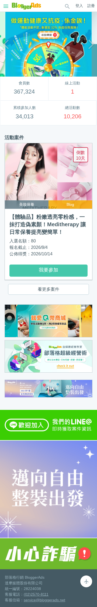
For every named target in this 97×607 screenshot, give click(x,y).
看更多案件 (48, 289)
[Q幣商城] (48, 320)
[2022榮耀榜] (48, 388)
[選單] (67, 6)
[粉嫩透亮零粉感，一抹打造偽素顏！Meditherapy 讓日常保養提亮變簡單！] (48, 176)
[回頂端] (86, 581)
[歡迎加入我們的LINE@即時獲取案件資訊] (48, 424)
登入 (79, 6)
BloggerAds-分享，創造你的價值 (26, 6)
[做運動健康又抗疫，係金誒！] (48, 44)
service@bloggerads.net (44, 600)
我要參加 (48, 270)
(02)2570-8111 (36, 594)
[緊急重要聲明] (48, 553)
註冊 (91, 6)
